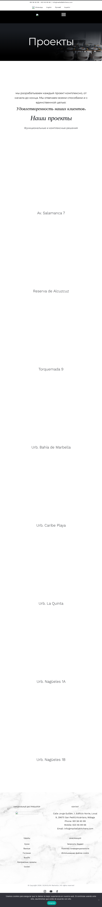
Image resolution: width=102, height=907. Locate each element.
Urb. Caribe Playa (51, 525)
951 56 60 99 (79, 821)
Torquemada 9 (51, 369)
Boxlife (27, 858)
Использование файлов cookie (75, 853)
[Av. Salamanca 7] (51, 180)
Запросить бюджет (75, 844)
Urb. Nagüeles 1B (51, 759)
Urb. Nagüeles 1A (51, 681)
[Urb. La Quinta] (51, 571)
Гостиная (27, 853)
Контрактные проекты (26, 862)
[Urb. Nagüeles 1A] (51, 649)
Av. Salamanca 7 (51, 213)
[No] (98, 900)
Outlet (27, 867)
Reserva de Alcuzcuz (51, 291)
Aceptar (51, 903)
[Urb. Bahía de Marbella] (51, 415)
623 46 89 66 (79, 825)
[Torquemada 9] (51, 337)
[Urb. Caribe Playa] (51, 493)
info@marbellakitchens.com (62, 2)
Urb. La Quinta (51, 603)
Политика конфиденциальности (75, 848)
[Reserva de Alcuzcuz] (51, 258)
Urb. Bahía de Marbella (51, 447)
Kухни (26, 844)
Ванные (27, 848)
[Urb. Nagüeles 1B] (51, 727)
